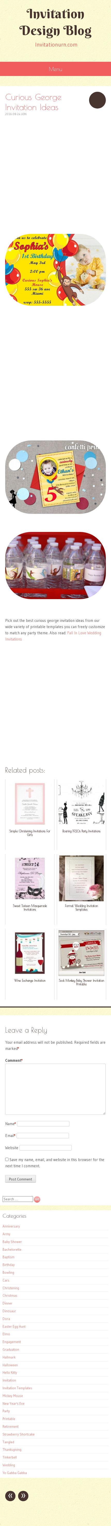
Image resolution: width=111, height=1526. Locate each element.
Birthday (9, 1265)
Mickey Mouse (13, 1396)
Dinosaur (9, 1311)
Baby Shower (12, 1242)
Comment (14, 1060)
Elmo (6, 1334)
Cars (6, 1280)
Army (6, 1234)
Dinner (7, 1303)
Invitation (9, 1380)
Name (10, 1123)
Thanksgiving (12, 1449)
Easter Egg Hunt (14, 1326)
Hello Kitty (10, 1372)
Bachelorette (12, 1249)
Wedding (9, 1465)
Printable (9, 1419)
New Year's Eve (14, 1403)
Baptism (8, 1257)
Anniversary (11, 1226)
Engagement (12, 1342)
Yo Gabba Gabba (15, 1473)
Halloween (10, 1365)
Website (11, 1147)
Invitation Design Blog (55, 22)
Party (6, 1411)
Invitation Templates (17, 1388)
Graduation (11, 1349)
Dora (6, 1319)
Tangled (8, 1442)
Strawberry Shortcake (19, 1434)
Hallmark (9, 1357)
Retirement (11, 1426)
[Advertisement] (55, 172)
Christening (11, 1288)
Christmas (10, 1295)
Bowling (8, 1272)
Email (10, 1135)
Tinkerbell (10, 1457)
